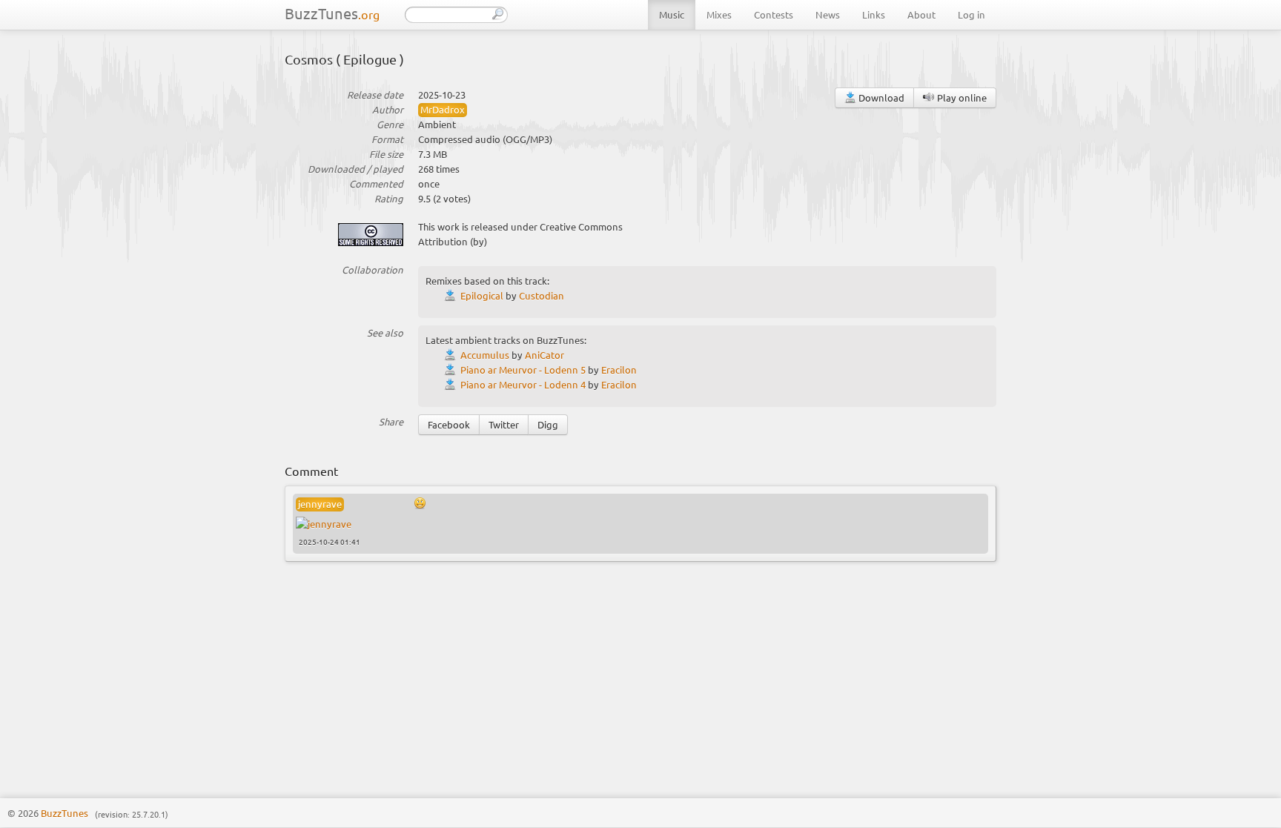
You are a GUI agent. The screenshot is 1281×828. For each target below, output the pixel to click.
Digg (547, 424)
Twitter (504, 424)
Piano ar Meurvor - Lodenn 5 (523, 369)
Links (873, 14)
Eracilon (619, 369)
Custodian (541, 295)
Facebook (449, 424)
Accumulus (484, 354)
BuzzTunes (332, 13)
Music (671, 14)
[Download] (452, 295)
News (827, 14)
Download (880, 97)
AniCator (544, 354)
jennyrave (320, 503)
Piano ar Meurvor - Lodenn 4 (523, 384)
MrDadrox (442, 109)
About (921, 14)
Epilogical (481, 295)
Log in (971, 14)
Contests (773, 14)
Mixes (719, 14)
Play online (961, 97)
